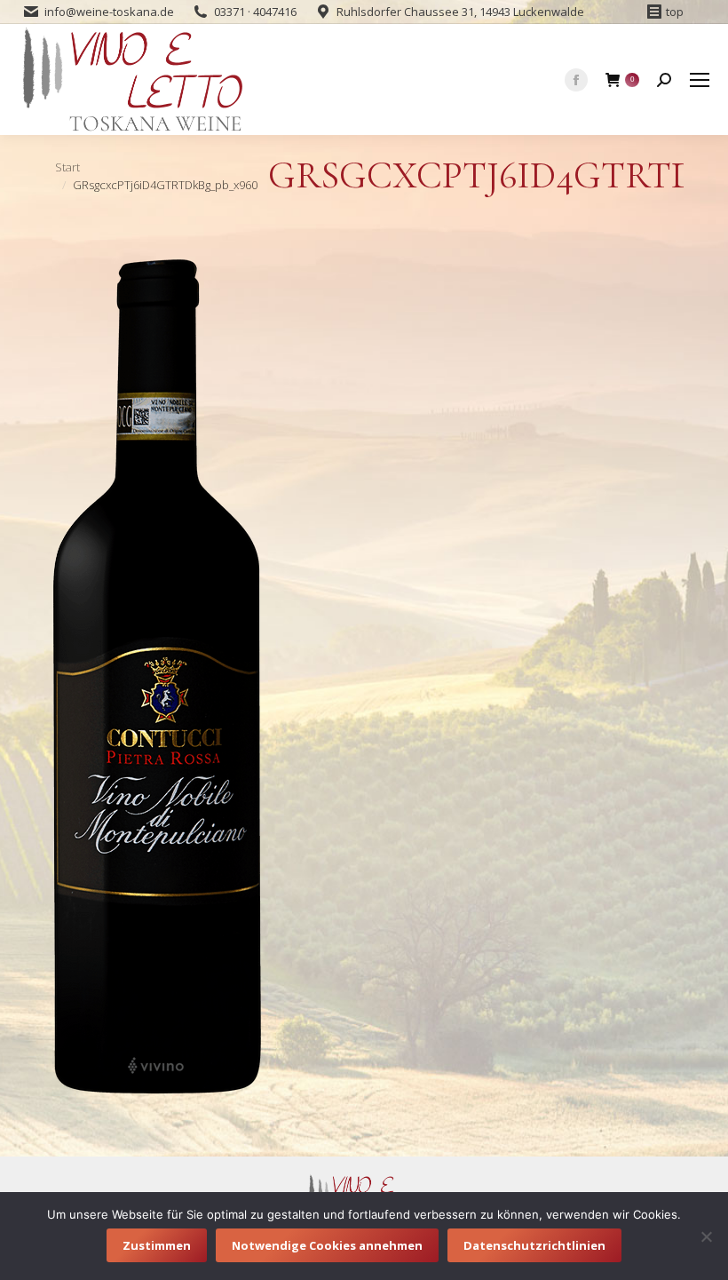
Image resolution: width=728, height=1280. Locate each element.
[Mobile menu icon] (699, 80)
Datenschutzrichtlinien (534, 1245)
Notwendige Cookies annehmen (327, 1245)
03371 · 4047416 (255, 12)
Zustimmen (157, 1245)
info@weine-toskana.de (109, 12)
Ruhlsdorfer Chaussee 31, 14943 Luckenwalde (460, 12)
